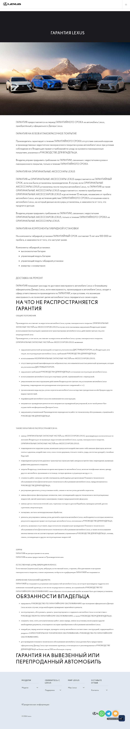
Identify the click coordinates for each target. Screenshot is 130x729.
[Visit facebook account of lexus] (106, 704)
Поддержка (50, 690)
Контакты (95, 690)
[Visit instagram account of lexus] (102, 704)
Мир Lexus (72, 688)
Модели (25, 688)
